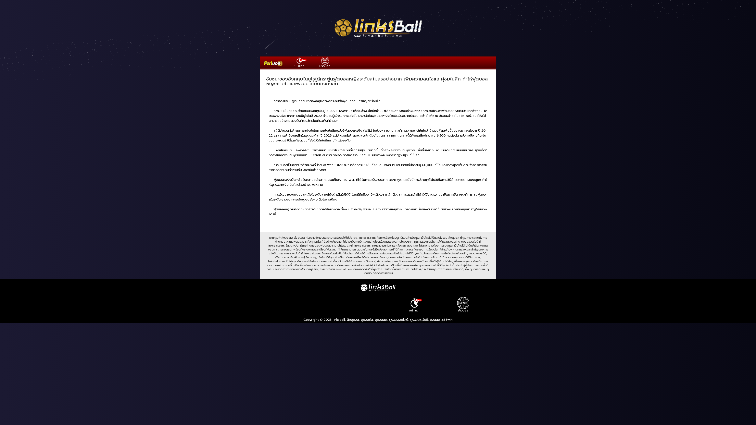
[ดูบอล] (378, 37)
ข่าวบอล (325, 66)
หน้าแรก (300, 63)
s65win (447, 319)
